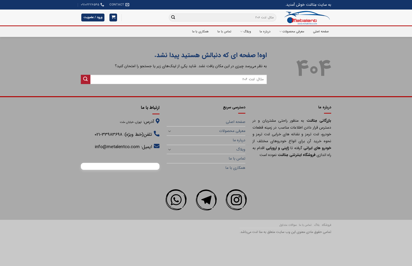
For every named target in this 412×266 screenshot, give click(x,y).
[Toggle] (169, 131)
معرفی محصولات (293, 31)
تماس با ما (224, 31)
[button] (113, 17)
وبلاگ (247, 31)
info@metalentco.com (117, 147)
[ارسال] (173, 18)
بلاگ (316, 225)
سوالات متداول (288, 225)
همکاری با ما (200, 31)
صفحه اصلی (321, 31)
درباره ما (265, 31)
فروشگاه (326, 225)
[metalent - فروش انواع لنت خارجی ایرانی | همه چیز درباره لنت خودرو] (307, 17)
